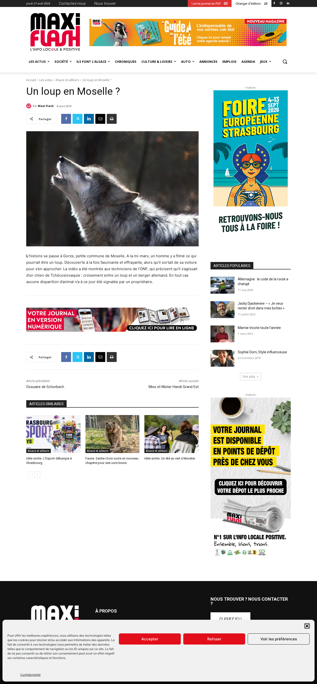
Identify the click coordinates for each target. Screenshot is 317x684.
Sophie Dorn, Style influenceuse (262, 352)
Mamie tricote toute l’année (259, 328)
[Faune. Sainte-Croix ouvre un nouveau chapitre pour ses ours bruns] (112, 434)
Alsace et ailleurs (67, 80)
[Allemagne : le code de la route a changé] (223, 285)
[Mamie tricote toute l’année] (223, 334)
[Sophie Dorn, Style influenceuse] (223, 358)
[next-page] (37, 475)
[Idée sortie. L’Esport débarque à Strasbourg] (53, 434)
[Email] (100, 119)
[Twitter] (77, 119)
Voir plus (249, 376)
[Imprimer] (112, 119)
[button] (307, 625)
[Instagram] (281, 3)
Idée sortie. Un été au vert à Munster (169, 458)
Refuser (214, 639)
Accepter (149, 639)
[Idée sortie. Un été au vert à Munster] (171, 434)
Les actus (45, 80)
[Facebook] (274, 3)
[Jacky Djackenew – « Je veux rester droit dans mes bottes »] (223, 309)
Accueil (31, 80)
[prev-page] (29, 475)
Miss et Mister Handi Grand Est (174, 387)
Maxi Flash (46, 106)
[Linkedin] (288, 3)
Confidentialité (30, 675)
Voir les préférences (279, 639)
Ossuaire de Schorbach (45, 387)
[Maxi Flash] (29, 105)
